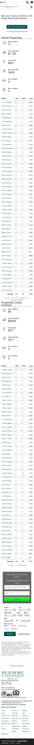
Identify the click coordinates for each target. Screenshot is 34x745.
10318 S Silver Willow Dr (10, 465)
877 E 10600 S (6, 488)
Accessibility (5, 743)
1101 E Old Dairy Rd (8, 102)
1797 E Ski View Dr (8, 496)
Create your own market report (18, 31)
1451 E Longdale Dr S (9, 427)
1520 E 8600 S (6, 221)
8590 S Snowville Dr (8, 179)
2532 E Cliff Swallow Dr (9, 431)
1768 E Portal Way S (8, 442)
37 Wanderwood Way (8, 118)
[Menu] (31, 7)
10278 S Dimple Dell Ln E (10, 152)
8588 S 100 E (6, 252)
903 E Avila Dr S (7, 469)
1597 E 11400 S (7, 439)
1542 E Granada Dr (8, 187)
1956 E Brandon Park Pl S (10, 523)
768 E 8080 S (6, 229)
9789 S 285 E (6, 485)
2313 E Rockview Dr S (9, 106)
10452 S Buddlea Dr (8, 137)
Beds (18, 613)
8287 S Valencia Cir (8, 225)
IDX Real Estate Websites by (9, 741)
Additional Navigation (17, 666)
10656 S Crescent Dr (8, 156)
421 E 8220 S (6, 396)
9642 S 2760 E (6, 164)
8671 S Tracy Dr (7, 190)
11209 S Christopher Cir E (10, 504)
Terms (12, 743)
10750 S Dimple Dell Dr (9, 213)
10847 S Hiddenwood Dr (10, 554)
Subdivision (8, 613)
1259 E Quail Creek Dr (9, 160)
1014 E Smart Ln (7, 393)
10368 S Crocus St (8, 286)
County (6, 607)
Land (7, 629)
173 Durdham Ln (7, 477)
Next (19, 300)
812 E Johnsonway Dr (9, 259)
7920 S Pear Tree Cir (8, 377)
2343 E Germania (7, 148)
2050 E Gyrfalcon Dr (8, 183)
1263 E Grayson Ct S (8, 519)
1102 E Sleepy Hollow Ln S (10, 275)
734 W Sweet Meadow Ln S (11, 121)
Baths (25, 613)
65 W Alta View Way (8, 527)
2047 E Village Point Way (10, 256)
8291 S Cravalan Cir (8, 534)
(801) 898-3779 (9, 687)
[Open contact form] (32, 2)
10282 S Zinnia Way (8, 236)
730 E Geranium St (8, 141)
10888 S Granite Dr (8, 389)
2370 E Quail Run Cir (9, 458)
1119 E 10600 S (7, 450)
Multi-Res (14, 629)
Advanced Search (24, 634)
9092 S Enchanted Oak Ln (10, 244)
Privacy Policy (22, 697)
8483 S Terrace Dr (7, 546)
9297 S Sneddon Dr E (9, 194)
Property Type (8, 624)
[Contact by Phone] (27, 2)
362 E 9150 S (6, 125)
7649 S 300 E (6, 531)
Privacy (18, 743)
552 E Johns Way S (8, 175)
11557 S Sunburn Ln (8, 446)
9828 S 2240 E (6, 233)
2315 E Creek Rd (7, 282)
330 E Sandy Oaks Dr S (9, 167)
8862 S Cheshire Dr (8, 511)
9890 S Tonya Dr (7, 462)
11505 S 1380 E (7, 206)
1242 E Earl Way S (8, 550)
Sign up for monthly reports (17, 27)
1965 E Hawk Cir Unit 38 (10, 408)
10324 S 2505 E (7, 171)
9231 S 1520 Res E (8, 114)
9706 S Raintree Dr (8, 373)
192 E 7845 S (6, 248)
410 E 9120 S (6, 240)
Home (7, 626)
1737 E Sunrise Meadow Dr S (11, 267)
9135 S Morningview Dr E (10, 515)
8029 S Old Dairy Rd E (9, 381)
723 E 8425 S (6, 454)
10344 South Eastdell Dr (9, 217)
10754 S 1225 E (7, 210)
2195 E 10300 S (7, 129)
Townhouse (22, 626)
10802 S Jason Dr (7, 133)
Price (5, 618)
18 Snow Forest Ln (8, 473)
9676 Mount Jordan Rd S (10, 492)
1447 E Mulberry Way (9, 144)
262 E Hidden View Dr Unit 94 (11, 557)
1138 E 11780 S (7, 400)
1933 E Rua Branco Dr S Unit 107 (12, 110)
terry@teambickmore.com (12, 689)
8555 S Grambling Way (9, 508)
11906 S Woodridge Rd (9, 423)
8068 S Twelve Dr (7, 500)
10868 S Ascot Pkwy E (9, 538)
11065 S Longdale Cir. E (9, 370)
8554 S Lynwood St (8, 271)
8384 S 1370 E (6, 412)
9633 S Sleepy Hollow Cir (10, 202)
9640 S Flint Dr (6, 198)
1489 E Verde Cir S (8, 385)
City (19, 607)
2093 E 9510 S (6, 416)
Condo (14, 626)
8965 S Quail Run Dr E (9, 542)
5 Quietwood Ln (7, 279)
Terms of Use (19, 643)
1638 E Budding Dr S (8, 404)
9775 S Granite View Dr (9, 290)
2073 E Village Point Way (10, 435)
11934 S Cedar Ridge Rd (10, 263)
